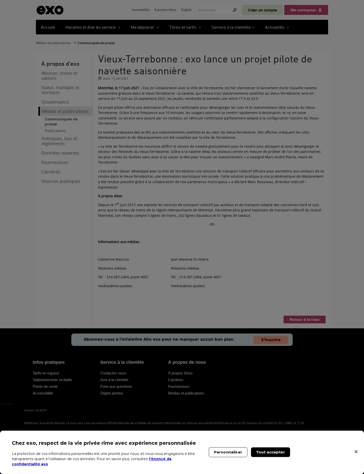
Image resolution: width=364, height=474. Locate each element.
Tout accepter (270, 452)
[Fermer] (356, 451)
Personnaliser (228, 452)
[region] (182, 452)
